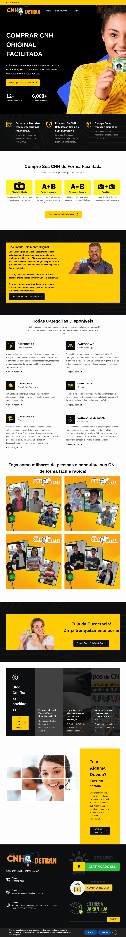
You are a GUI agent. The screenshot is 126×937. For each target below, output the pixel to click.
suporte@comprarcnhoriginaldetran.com (28, 893)
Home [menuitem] (48, 11)
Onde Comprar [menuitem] (61, 11)
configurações (14, 935)
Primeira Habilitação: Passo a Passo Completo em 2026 (48, 713)
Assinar (113, 919)
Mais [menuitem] (76, 11)
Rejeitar (105, 932)
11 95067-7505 (18, 881)
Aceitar (90, 932)
